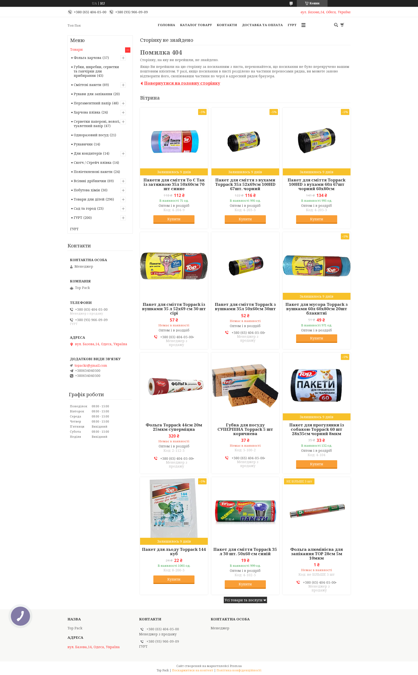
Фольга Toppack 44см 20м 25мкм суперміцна (174, 427)
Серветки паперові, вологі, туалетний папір (97, 123)
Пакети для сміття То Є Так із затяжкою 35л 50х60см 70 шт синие (174, 184)
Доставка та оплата (262, 25)
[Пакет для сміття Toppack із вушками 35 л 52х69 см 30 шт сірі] (174, 266)
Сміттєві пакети (87, 84)
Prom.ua (236, 666)
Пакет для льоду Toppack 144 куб (174, 551)
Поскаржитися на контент (192, 670)
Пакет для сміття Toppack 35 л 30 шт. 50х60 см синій (245, 551)
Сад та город (85, 208)
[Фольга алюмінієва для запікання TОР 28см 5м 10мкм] (317, 511)
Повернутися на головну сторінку (182, 83)
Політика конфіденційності (238, 670)
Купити (173, 219)
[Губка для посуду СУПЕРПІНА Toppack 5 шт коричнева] (245, 386)
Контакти (227, 25)
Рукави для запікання (93, 94)
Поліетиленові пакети (93, 171)
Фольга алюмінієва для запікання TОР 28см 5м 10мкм (316, 553)
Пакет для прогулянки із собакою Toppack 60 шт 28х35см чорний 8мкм (316, 429)
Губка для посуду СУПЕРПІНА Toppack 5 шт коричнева (245, 429)
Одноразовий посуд (91, 135)
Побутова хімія (87, 190)
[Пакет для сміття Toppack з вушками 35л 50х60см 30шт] (245, 266)
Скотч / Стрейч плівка (93, 162)
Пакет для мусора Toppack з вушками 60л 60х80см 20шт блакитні (316, 308)
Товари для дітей (89, 199)
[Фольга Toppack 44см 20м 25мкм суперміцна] (174, 386)
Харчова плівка (87, 112)
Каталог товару (196, 25)
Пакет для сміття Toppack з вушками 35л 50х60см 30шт (245, 306)
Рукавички (83, 144)
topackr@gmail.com (91, 365)
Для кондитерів (88, 153)
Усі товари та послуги (243, 600)
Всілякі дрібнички (90, 181)
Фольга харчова (87, 57)
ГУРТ (292, 25)
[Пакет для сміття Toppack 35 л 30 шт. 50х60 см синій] (245, 511)
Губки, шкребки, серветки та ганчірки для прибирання (96, 71)
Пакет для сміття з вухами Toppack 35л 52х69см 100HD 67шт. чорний (245, 184)
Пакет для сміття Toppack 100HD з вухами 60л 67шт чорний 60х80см (316, 184)
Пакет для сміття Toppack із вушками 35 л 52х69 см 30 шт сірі (174, 308)
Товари (76, 49)
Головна (166, 25)
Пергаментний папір (92, 103)
